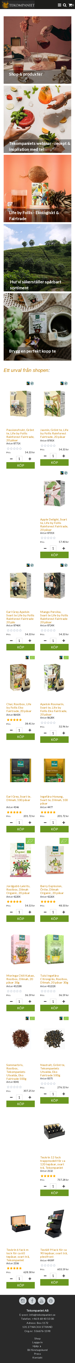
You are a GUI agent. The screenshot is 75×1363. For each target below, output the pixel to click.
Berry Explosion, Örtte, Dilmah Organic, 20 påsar (52, 889)
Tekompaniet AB (37, 1310)
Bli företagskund (37, 1349)
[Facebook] (32, 1301)
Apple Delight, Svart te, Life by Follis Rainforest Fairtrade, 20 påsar (54, 524)
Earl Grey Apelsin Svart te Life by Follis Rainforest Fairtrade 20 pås (20, 617)
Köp (20, 465)
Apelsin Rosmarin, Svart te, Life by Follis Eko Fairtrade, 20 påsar (53, 709)
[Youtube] (42, 1301)
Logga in (37, 1342)
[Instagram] (23, 1301)
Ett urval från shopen (26, 370)
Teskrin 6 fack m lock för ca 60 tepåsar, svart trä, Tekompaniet (18, 1255)
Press (37, 1353)
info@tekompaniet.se (42, 1314)
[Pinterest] (51, 1301)
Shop (37, 1338)
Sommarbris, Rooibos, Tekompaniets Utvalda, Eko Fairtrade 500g (16, 1071)
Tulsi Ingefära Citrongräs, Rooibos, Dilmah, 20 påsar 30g (54, 979)
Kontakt (37, 1357)
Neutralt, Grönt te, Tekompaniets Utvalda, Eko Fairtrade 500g (52, 1070)
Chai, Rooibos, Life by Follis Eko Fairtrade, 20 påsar (19, 707)
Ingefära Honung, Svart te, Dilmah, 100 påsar (54, 800)
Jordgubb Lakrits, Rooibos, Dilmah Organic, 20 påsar (18, 889)
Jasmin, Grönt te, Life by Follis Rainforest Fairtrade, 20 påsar (54, 433)
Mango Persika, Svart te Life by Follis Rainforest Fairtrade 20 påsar (54, 617)
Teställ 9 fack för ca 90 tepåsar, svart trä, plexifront (54, 1253)
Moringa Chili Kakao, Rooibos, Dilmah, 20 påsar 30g (20, 979)
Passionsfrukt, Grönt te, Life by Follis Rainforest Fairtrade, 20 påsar (20, 435)
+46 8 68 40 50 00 (43, 1318)
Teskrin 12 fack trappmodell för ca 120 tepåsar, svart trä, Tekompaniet (52, 1162)
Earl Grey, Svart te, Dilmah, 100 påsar (18, 798)
